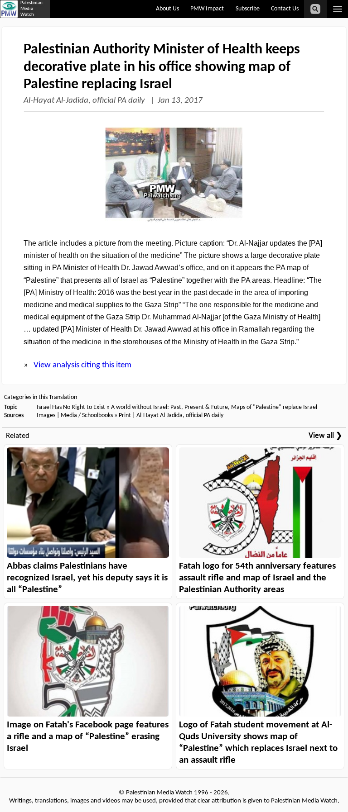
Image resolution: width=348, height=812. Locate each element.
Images (46, 415)
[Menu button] (337, 9)
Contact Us (285, 8)
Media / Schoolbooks (87, 415)
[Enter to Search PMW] (315, 9)
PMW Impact (207, 8)
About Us (167, 8)
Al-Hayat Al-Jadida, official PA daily (85, 100)
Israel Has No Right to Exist (71, 407)
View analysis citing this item (82, 365)
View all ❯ (325, 436)
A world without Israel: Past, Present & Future (169, 407)
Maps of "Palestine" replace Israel (274, 407)
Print (125, 415)
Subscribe (248, 8)
